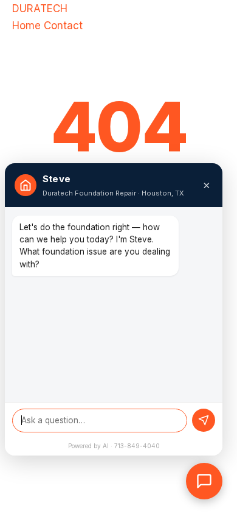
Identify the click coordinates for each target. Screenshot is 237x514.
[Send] (203, 420)
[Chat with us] (204, 481)
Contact (63, 25)
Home (26, 25)
